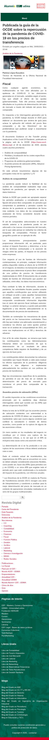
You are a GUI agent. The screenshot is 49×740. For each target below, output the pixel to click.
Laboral (7, 548)
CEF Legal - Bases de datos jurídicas (17, 627)
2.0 (5, 523)
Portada (5, 506)
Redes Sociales (10, 559)
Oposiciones (7, 619)
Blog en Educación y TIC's (12, 718)
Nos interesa (7, 520)
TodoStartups (7, 633)
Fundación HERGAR (10, 611)
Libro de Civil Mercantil (11, 656)
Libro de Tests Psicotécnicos (13, 670)
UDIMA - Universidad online (13, 608)
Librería (5, 625)
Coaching (7, 526)
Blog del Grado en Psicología (14, 709)
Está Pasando (7, 512)
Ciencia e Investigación (13, 553)
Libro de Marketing (9, 661)
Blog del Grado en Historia (12, 695)
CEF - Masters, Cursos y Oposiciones (17, 605)
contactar (33, 733)
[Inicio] (17, 8)
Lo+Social (6, 566)
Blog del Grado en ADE (11, 687)
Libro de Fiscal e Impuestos (13, 653)
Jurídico (7, 545)
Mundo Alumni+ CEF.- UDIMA (14, 582)
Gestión (7, 542)
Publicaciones (7, 563)
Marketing (8, 551)
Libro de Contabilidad (10, 650)
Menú (24, 18)
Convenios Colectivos (10, 630)
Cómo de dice (7, 585)
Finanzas (7, 534)
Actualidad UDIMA (9, 580)
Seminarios (6, 622)
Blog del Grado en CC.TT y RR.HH (16, 690)
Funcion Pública (10, 540)
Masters (5, 614)
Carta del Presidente (10, 509)
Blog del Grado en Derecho (13, 693)
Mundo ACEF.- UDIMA (11, 571)
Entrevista (6, 515)
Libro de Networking (10, 664)
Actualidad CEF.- (8, 577)
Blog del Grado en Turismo (13, 712)
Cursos (4, 616)
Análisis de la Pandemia (12, 53)
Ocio (3, 588)
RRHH (6, 556)
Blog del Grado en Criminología (15, 715)
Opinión (5, 591)
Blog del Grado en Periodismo (14, 706)
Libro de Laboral (8, 659)
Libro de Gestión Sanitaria (12, 672)
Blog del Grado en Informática (14, 698)
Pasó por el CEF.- (9, 569)
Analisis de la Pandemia (11, 518)
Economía (8, 531)
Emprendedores (8, 574)
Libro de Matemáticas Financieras (16, 667)
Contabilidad (9, 529)
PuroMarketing (8, 636)
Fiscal (6, 537)
